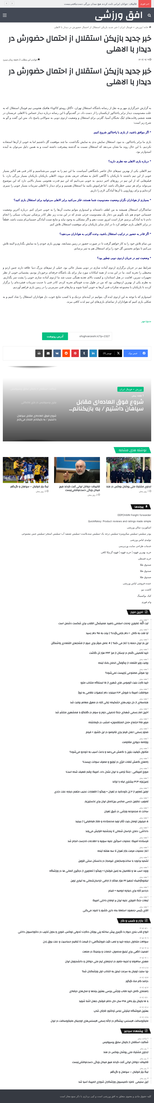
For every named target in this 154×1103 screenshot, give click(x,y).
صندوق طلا (145, 564)
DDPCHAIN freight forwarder (134, 514)
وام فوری (146, 601)
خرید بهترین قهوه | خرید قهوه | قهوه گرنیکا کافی (126, 552)
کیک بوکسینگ (144, 595)
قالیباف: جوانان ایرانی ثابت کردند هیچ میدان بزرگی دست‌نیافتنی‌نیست (79, 488)
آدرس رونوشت (55, 336)
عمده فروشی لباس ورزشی (137, 583)
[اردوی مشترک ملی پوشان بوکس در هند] (128, 470)
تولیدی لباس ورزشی (140, 539)
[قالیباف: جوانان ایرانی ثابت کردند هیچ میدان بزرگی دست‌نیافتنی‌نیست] (77, 470)
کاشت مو (146, 589)
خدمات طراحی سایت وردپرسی (135, 546)
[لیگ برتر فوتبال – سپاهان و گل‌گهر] (25, 470)
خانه (146, 27)
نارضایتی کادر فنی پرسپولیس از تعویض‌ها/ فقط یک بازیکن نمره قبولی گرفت (105, 405)
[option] (77, 403)
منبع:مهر (146, 321)
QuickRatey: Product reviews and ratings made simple (119, 521)
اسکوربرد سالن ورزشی (139, 527)
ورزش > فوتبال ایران (131, 27)
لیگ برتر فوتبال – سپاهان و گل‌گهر (29, 486)
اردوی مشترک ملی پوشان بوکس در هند (128, 486)
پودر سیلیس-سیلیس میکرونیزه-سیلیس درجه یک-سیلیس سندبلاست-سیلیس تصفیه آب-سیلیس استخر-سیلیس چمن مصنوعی (86, 533)
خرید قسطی (144, 558)
